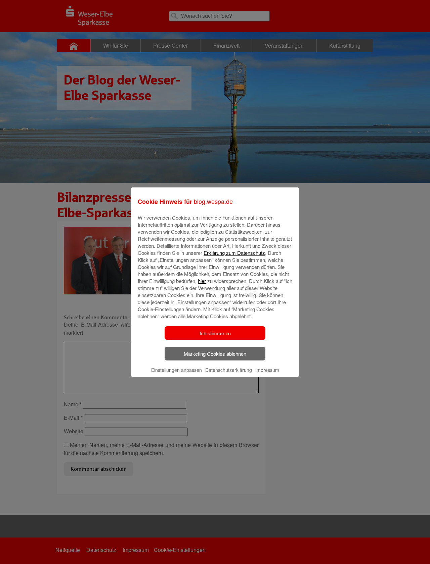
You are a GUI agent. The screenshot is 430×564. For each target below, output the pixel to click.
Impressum (267, 369)
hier (202, 280)
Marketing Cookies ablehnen (215, 353)
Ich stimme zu (215, 333)
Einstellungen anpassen (176, 369)
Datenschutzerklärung (228, 369)
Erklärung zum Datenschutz (234, 252)
